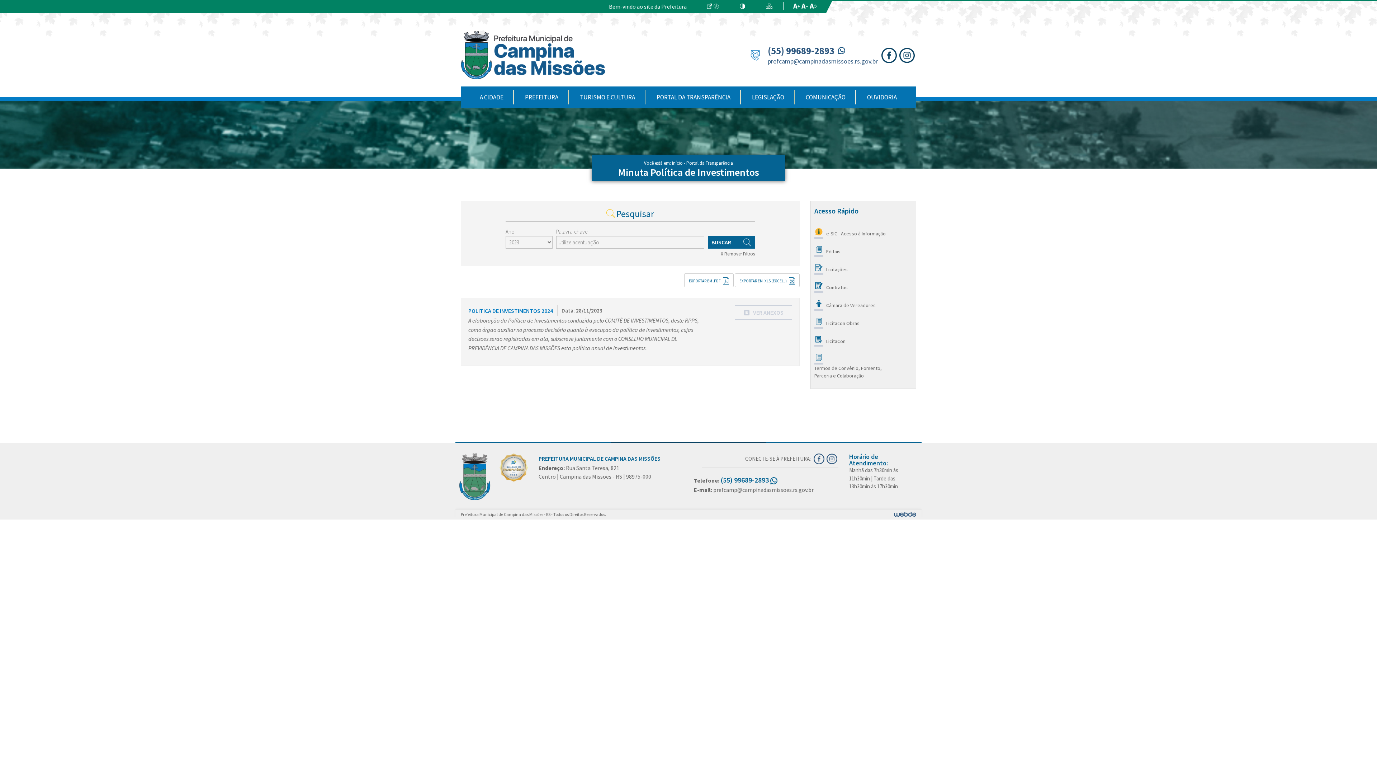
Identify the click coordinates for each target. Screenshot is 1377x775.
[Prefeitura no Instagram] (907, 54)
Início (677, 163)
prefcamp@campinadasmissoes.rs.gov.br (823, 61)
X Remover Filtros (738, 254)
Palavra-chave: (572, 231)
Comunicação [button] (826, 97)
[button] (763, 312)
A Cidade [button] (491, 97)
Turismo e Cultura (607, 97)
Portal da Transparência (693, 97)
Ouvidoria (882, 97)
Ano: (511, 231)
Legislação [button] (768, 97)
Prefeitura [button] (541, 97)
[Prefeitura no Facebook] (890, 54)
